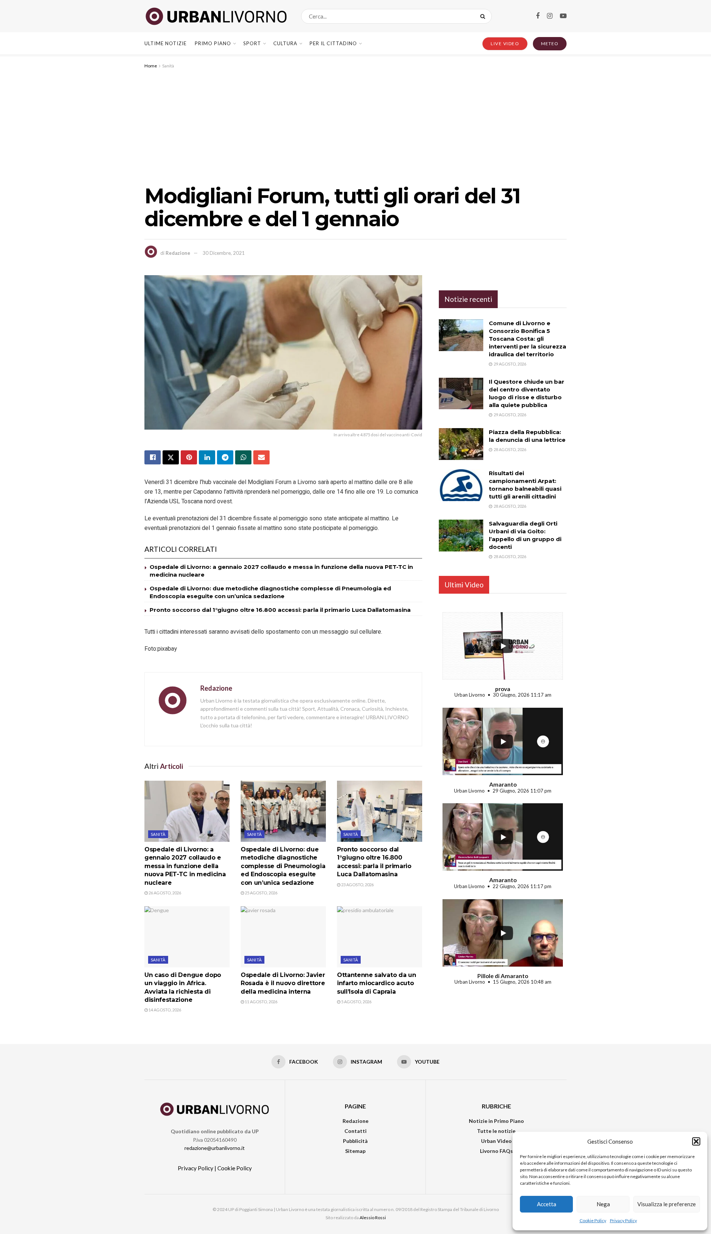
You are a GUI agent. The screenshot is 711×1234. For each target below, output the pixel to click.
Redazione (178, 253)
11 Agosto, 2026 (260, 1001)
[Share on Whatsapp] (243, 457)
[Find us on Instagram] (550, 16)
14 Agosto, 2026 (164, 1009)
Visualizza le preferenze (666, 1204)
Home (150, 66)
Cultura (285, 43)
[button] (696, 1141)
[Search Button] (484, 16)
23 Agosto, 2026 (357, 884)
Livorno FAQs (496, 1151)
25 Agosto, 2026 (260, 892)
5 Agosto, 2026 (355, 1001)
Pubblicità (355, 1141)
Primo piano (213, 43)
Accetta (546, 1204)
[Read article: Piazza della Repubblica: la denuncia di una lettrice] (461, 444)
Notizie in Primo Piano (496, 1121)
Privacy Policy (623, 1220)
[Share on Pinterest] (189, 457)
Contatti (355, 1131)
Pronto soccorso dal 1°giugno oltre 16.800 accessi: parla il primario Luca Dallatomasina (280, 609)
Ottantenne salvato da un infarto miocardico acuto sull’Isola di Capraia (376, 983)
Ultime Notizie (165, 43)
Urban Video (496, 1141)
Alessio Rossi (373, 1217)
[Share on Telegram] (225, 457)
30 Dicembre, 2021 (224, 253)
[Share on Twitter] (171, 457)
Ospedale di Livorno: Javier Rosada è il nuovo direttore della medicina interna (283, 983)
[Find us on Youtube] (563, 16)
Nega (603, 1204)
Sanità (168, 66)
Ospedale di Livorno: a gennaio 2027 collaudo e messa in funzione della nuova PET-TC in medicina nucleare (185, 866)
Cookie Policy (593, 1220)
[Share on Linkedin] (207, 457)
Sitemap (355, 1151)
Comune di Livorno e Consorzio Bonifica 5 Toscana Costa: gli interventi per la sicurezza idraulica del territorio (527, 339)
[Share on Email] (261, 457)
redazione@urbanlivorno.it (214, 1148)
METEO (549, 43)
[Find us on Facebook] (538, 16)
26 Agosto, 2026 (164, 892)
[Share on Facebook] (152, 457)
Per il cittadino (333, 43)
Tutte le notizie (496, 1131)
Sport (252, 43)
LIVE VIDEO (505, 43)
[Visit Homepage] (216, 16)
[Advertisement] (355, 125)
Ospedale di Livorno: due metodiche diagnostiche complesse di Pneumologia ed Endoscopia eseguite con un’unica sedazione (283, 866)
